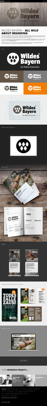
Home (2, 397)
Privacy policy (6, 397)
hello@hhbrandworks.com (14, 393)
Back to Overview (23, 360)
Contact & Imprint (13, 397)
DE (43, 1)
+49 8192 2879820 (9, 395)
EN (44, 1)
